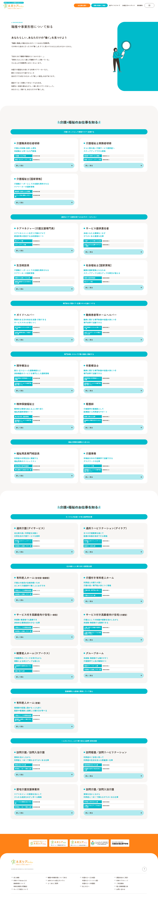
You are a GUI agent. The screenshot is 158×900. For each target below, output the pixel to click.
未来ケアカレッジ (122, 880)
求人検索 (16, 877)
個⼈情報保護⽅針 (122, 886)
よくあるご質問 (53, 883)
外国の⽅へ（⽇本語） (88, 877)
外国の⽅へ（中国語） (88, 883)
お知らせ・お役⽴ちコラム (56, 880)
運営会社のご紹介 (122, 877)
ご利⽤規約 (120, 883)
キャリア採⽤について (21, 889)
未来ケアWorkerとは (20, 880)
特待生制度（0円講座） (20, 886)
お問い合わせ (120, 889)
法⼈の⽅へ (85, 886)
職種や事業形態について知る (57, 877)
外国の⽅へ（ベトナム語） (90, 880)
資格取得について (19, 883)
